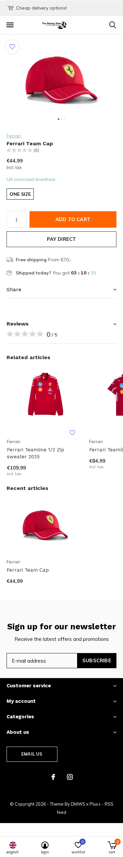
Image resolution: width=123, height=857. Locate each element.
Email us (31, 754)
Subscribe (96, 660)
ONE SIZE (20, 194)
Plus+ (95, 804)
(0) (36, 150)
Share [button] (14, 289)
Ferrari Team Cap (28, 570)
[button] (10, 25)
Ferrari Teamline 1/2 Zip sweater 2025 (35, 453)
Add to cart (73, 219)
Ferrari (14, 136)
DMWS (78, 804)
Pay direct (61, 239)
